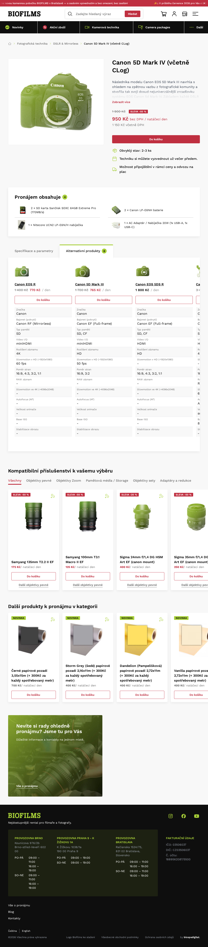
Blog (11, 911)
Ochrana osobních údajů (159, 937)
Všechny (14, 480)
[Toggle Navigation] (195, 14)
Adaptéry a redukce (175, 480)
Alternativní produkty (85, 251)
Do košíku (156, 139)
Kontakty (14, 918)
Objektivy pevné (38, 480)
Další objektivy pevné (33, 584)
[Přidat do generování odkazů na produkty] (52, 496)
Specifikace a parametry (34, 251)
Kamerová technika (105, 27)
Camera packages (157, 27)
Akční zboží (57, 27)
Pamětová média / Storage (107, 480)
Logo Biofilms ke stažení (80, 937)
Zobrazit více (121, 102)
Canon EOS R (25, 284)
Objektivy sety (144, 480)
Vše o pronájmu (27, 786)
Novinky (17, 27)
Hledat (132, 13)
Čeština (12, 930)
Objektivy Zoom (68, 480)
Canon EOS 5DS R (149, 284)
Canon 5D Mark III (89, 284)
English (26, 930)
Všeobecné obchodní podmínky (120, 937)
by (190, 937)
